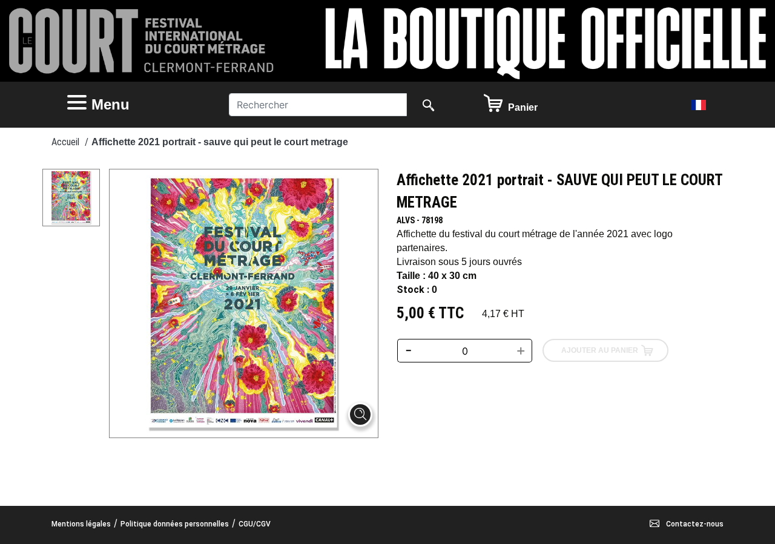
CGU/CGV (255, 524)
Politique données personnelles (174, 524)
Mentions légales (81, 524)
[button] (136, 105)
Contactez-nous (694, 524)
